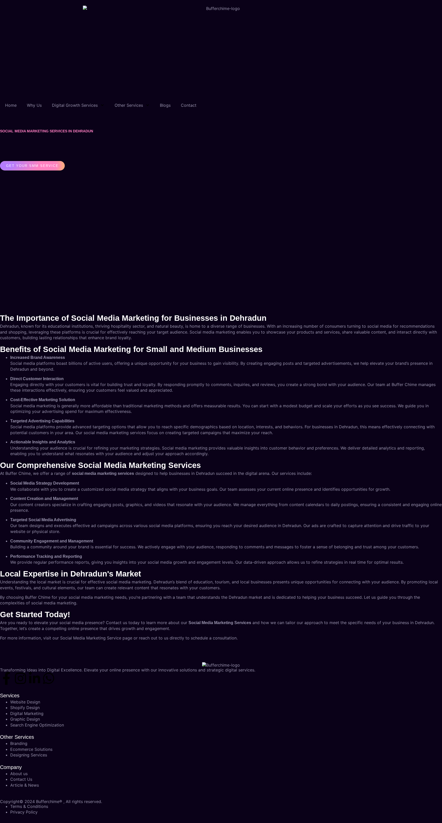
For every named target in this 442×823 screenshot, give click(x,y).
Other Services (129, 105)
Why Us (34, 105)
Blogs (165, 105)
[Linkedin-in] (34, 678)
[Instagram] (20, 678)
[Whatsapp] (48, 678)
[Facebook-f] (6, 678)
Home (11, 105)
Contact (188, 105)
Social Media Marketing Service (90, 637)
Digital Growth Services (75, 105)
